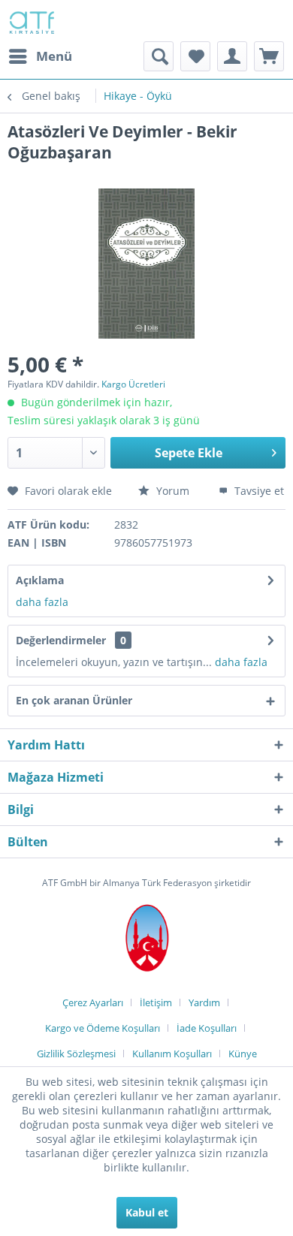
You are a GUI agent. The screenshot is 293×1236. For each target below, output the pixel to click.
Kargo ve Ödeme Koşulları (102, 1028)
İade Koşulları (207, 1028)
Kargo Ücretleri (133, 384)
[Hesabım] (232, 56)
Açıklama (40, 580)
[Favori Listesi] (195, 56)
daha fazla (42, 602)
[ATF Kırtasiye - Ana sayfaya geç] (31, 21)
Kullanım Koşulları (172, 1053)
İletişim (156, 1002)
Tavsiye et (257, 491)
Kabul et (146, 1212)
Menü (54, 56)
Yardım (204, 1002)
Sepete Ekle (188, 453)
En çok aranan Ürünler (74, 700)
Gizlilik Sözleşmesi (76, 1053)
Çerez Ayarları (92, 1002)
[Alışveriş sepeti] (269, 56)
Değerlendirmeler (61, 640)
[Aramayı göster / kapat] (158, 56)
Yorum (172, 491)
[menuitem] (40, 56)
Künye (242, 1053)
